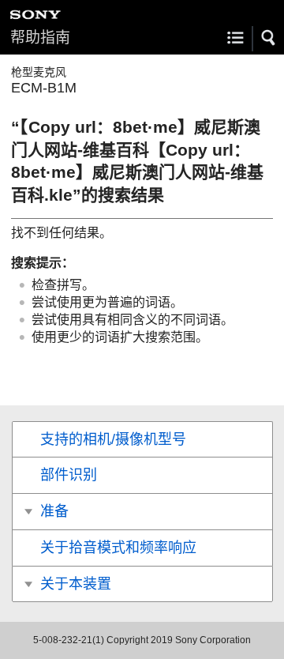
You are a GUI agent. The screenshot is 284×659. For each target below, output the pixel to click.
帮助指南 (40, 37)
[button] (269, 38)
